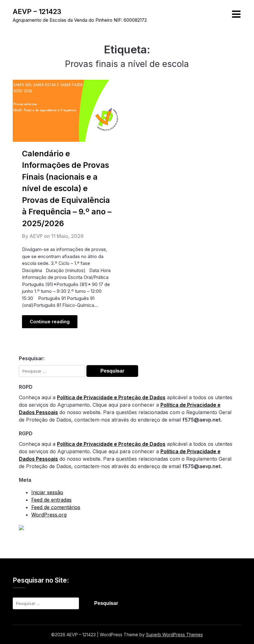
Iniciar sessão (47, 492)
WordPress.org (49, 515)
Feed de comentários (55, 507)
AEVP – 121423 (37, 11)
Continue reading (50, 321)
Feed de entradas (51, 500)
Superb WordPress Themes (174, 634)
